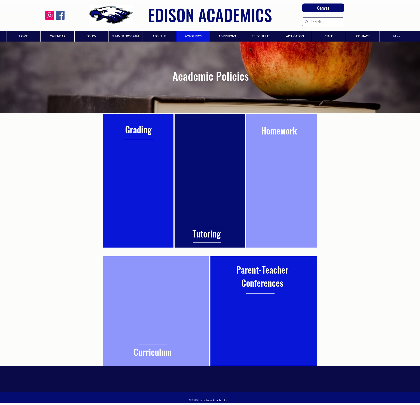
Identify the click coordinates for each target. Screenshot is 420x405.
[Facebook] (60, 15)
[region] (138, 181)
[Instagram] (49, 15)
